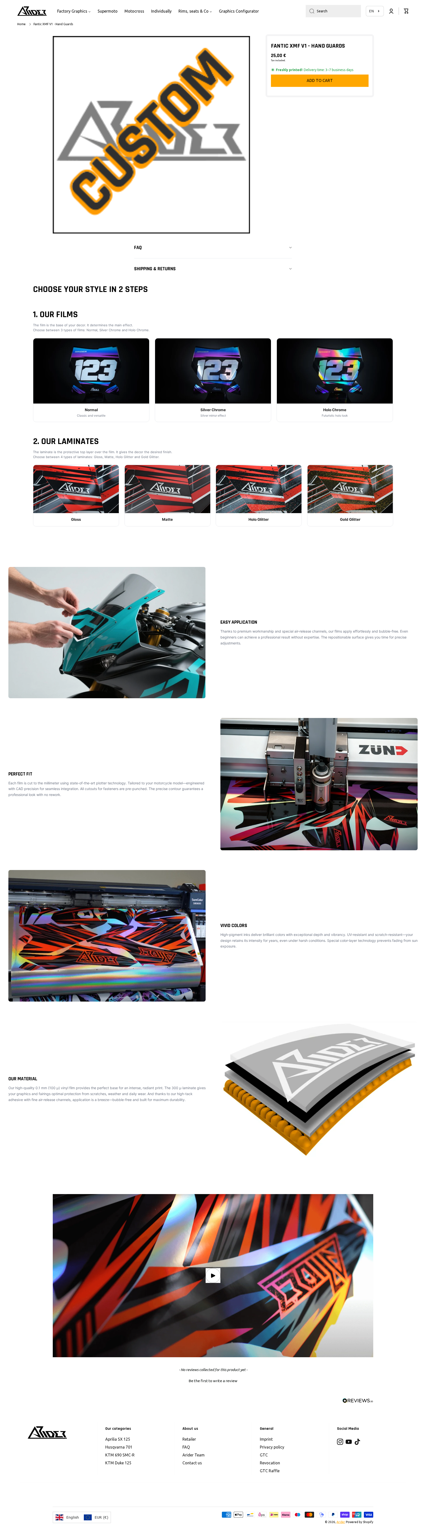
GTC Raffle (270, 1471)
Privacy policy (272, 1447)
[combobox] (333, 11)
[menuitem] (74, 11)
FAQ (186, 1447)
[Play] (213, 1275)
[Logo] (32, 11)
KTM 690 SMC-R (120, 1455)
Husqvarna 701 (118, 1447)
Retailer (189, 1439)
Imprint (266, 1439)
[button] (406, 11)
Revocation (270, 1463)
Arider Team (193, 1455)
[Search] (310, 11)
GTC (264, 1455)
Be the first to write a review (213, 1381)
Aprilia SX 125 (117, 1439)
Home (21, 24)
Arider (341, 1522)
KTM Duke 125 (118, 1463)
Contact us (192, 1463)
